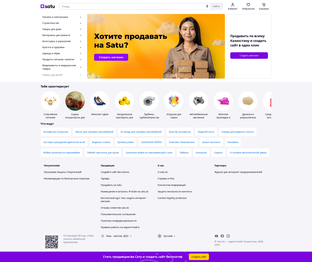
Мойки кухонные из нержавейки (61, 152)
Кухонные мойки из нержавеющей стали (149, 152)
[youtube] (216, 236)
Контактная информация (172, 185)
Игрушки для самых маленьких (174, 117)
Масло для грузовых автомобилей (94, 131)
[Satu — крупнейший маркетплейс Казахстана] (48, 6)
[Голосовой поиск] (207, 6)
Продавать (107, 185)
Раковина (233, 142)
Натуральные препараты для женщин (124, 117)
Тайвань (184, 152)
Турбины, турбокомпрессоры (150, 116)
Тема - (114, 235)
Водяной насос (206, 131)
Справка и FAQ (166, 178)
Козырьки (201, 152)
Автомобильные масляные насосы (199, 117)
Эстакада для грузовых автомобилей (141, 131)
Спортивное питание (50, 116)
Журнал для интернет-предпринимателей (238, 172)
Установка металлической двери (248, 152)
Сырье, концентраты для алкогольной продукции (75, 119)
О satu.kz (163, 172)
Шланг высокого (211, 142)
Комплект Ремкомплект (182, 142)
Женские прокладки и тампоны (223, 117)
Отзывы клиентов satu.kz (115, 207)
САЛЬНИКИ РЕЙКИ (151, 142)
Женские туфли (99, 114)
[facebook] (222, 236)
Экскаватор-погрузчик (55, 131)
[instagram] (228, 236)
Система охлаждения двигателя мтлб (64, 142)
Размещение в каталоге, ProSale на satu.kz (125, 191)
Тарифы (105, 178)
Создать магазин (249, 55)
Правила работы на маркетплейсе (120, 227)
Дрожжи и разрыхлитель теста (248, 117)
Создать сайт (199, 256)
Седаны (218, 152)
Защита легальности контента (175, 191)
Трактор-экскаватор (180, 131)
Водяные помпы (101, 142)
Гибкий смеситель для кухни (103, 152)
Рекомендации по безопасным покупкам (66, 178)
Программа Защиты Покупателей (62, 172)
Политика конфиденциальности (118, 220)
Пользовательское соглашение (118, 214)
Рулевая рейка (125, 142)
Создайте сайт (109, 172)
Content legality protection (172, 198)
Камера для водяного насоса (238, 131)
